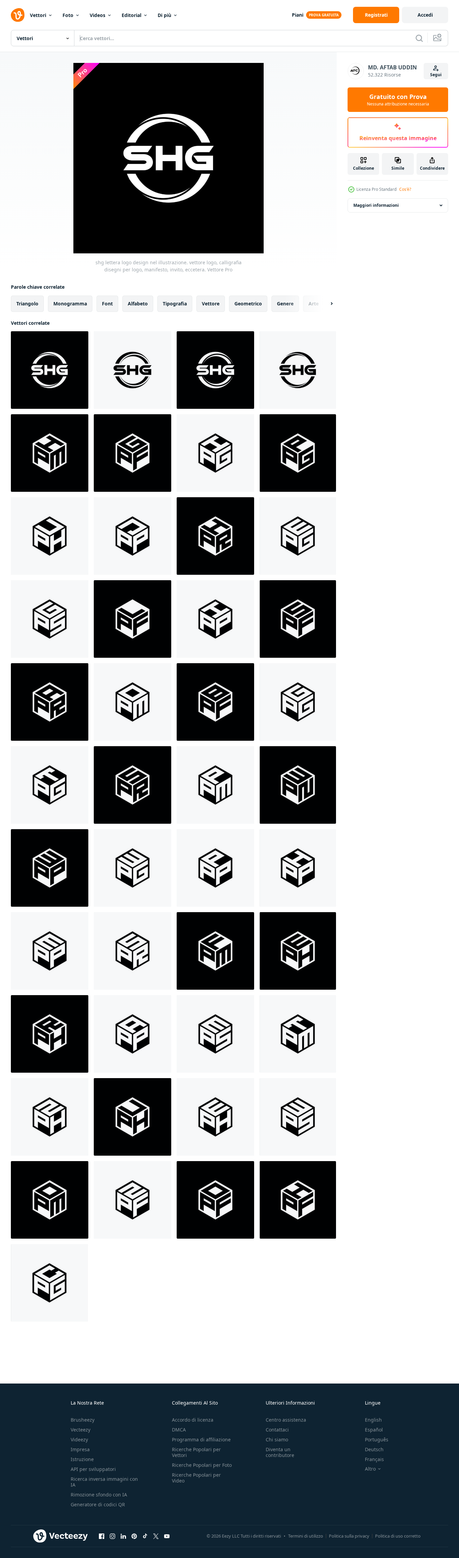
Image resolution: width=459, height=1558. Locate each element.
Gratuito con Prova (398, 100)
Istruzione (82, 1459)
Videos (97, 15)
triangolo (27, 303)
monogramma (70, 303)
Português (376, 1439)
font (107, 303)
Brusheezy (82, 1420)
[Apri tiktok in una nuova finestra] (145, 1536)
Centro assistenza (286, 1420)
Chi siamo (277, 1439)
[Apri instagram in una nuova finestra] (112, 1536)
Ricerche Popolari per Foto (202, 1465)
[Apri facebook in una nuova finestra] (101, 1536)
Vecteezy (80, 1429)
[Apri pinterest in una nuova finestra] (134, 1536)
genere (285, 303)
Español (374, 1429)
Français (374, 1459)
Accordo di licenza (192, 1420)
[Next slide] (326, 304)
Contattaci (277, 1429)
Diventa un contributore (280, 1452)
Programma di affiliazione (201, 1439)
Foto (68, 15)
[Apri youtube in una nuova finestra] (167, 1536)
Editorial (131, 15)
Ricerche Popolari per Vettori (196, 1452)
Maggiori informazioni (376, 205)
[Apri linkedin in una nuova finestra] (123, 1536)
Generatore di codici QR (98, 1504)
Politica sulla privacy (349, 1536)
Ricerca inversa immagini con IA (104, 1482)
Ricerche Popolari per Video (196, 1478)
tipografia (175, 303)
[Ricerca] (419, 38)
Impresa (80, 1449)
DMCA (179, 1429)
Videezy (79, 1439)
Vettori (38, 15)
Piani (297, 15)
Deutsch (374, 1449)
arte (313, 303)
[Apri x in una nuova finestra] (156, 1536)
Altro (370, 1469)
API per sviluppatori (93, 1469)
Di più (164, 15)
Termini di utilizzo (305, 1536)
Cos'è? (405, 189)
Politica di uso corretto (398, 1536)
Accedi (425, 15)
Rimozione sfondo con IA (99, 1494)
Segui (436, 75)
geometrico (248, 303)
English (373, 1420)
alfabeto (138, 303)
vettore (210, 303)
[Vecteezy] (17, 15)
